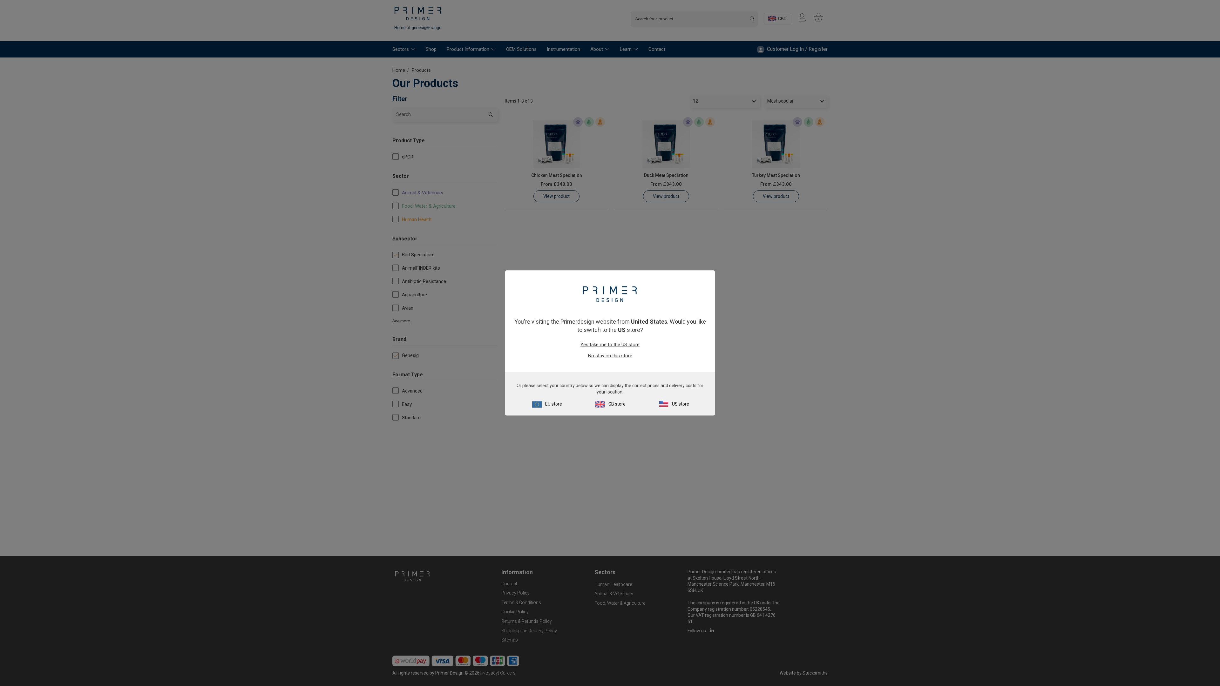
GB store (617, 404)
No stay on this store (610, 356)
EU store (553, 404)
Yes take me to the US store (610, 344)
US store (680, 404)
